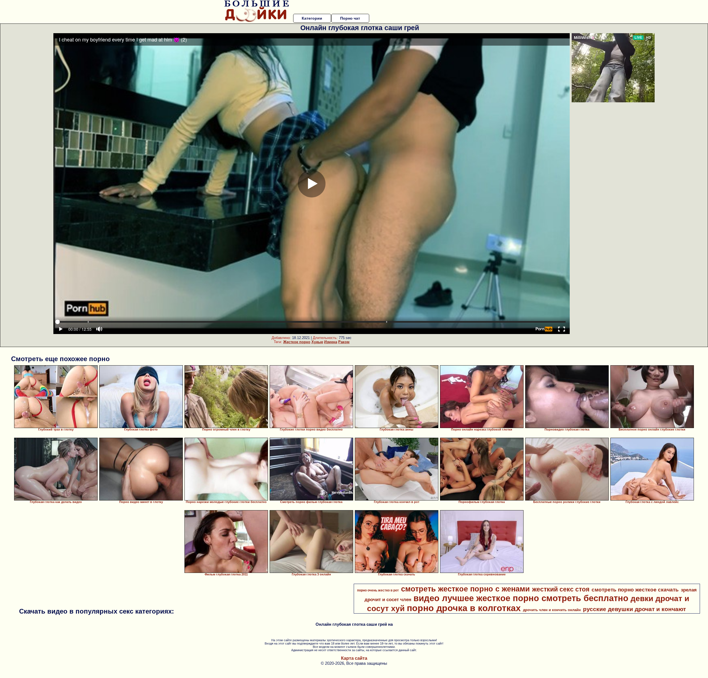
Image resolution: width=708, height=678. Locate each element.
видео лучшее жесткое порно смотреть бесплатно (520, 598)
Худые (317, 342)
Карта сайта (354, 658)
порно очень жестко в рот (378, 590)
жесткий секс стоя (560, 589)
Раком (344, 342)
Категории (312, 18)
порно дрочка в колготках (464, 608)
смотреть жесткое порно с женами (465, 589)
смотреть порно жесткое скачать (635, 590)
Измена (330, 342)
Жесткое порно (296, 342)
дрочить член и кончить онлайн (552, 610)
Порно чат (350, 18)
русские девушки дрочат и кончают (634, 609)
